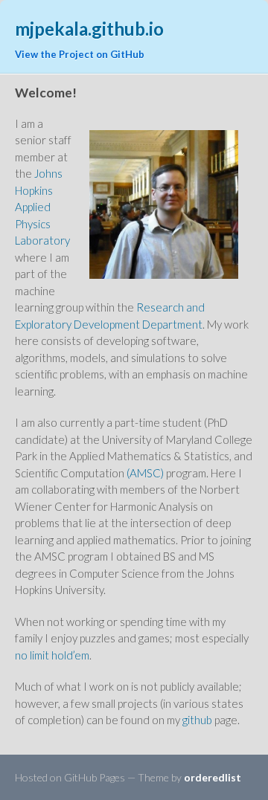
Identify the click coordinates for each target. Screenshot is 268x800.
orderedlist (212, 777)
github (197, 719)
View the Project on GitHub (79, 54)
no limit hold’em (52, 655)
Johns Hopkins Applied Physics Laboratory (42, 207)
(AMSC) (145, 473)
